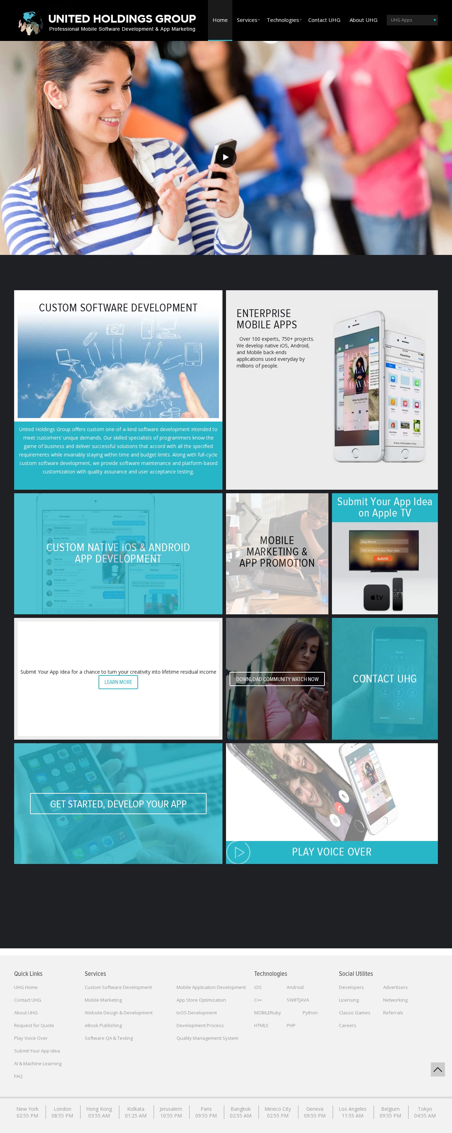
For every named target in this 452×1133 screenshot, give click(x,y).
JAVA (304, 1000)
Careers (347, 1025)
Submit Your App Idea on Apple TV (385, 507)
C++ (258, 1000)
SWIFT (293, 1000)
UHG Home (26, 987)
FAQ (18, 1076)
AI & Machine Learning (37, 1063)
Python (310, 1012)
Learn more (118, 682)
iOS (258, 987)
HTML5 (261, 1025)
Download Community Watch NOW (277, 679)
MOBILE (262, 1012)
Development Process (200, 1025)
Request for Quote (34, 1025)
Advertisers (395, 987)
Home (220, 19)
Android (295, 987)
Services (247, 19)
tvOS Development (197, 1012)
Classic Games (354, 1012)
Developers (351, 987)
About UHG (363, 19)
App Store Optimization (201, 1000)
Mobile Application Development (211, 987)
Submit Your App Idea (37, 1051)
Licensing (349, 1000)
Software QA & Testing (109, 1038)
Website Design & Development (119, 1012)
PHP (291, 1025)
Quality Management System (207, 1038)
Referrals (393, 1012)
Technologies (283, 19)
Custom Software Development (118, 987)
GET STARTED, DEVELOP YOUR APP (118, 804)
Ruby (275, 1012)
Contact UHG (324, 19)
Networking (395, 1000)
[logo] (106, 21)
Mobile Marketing (103, 1000)
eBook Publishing (103, 1025)
